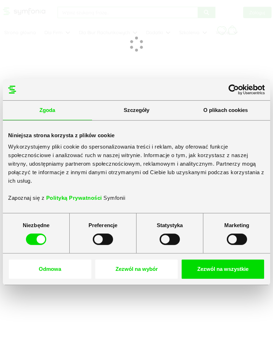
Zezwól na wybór (137, 269)
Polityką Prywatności (75, 198)
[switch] (103, 239)
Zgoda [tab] (47, 110)
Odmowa (50, 269)
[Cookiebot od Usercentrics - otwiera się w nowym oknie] (234, 89)
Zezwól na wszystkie (222, 269)
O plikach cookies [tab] (225, 110)
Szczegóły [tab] (137, 110)
